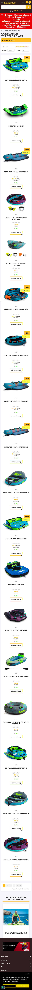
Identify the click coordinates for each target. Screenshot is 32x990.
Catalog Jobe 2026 (9, 40)
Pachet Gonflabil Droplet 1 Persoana (16, 218)
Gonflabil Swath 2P (16, 584)
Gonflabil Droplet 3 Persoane (16, 355)
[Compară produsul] (18, 71)
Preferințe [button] (9, 986)
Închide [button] (28, 973)
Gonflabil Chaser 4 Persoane (16, 447)
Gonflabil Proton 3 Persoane (16, 309)
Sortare (4, 50)
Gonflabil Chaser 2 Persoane (16, 401)
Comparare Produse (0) (22, 46)
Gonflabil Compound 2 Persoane (16, 493)
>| (20, 886)
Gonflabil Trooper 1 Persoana (16, 676)
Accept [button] (23, 986)
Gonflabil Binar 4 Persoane (16, 539)
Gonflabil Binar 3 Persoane (16, 80)
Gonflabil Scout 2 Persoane (16, 630)
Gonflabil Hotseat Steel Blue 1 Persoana (16, 723)
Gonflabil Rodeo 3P (16, 126)
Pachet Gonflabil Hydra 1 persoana (16, 264)
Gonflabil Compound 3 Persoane (16, 814)
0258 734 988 (17, 11)
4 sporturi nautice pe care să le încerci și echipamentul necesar (16, 933)
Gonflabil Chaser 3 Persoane (16, 172)
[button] (27, 921)
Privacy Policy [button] (15, 981)
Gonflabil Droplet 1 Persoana (16, 860)
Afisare (19, 50)
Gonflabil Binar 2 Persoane (16, 768)
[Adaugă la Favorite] (14, 71)
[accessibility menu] (3, 987)
